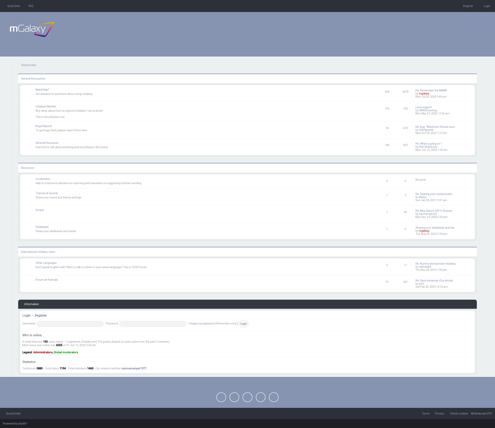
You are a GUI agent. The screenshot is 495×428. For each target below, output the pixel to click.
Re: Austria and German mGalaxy (436, 263)
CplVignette (426, 129)
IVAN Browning (428, 110)
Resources (27, 167)
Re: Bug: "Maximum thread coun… (436, 126)
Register (41, 315)
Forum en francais (47, 279)
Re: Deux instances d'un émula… (435, 280)
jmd (421, 283)
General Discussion (47, 142)
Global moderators (66, 352)
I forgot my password (201, 323)
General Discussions (33, 78)
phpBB (22, 423)
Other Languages (46, 262)
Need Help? (42, 89)
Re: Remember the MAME (431, 90)
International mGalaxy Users (38, 251)
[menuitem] (29, 6)
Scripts (40, 210)
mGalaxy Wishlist (46, 106)
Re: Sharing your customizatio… (435, 194)
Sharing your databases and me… (436, 227)
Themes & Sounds (47, 193)
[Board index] (32, 29)
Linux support (424, 107)
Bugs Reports (44, 126)
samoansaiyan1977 (133, 368)
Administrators (43, 352)
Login (26, 315)
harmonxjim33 (428, 213)
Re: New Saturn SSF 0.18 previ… (435, 210)
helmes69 (425, 266)
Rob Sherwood (428, 146)
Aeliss (422, 197)
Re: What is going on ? (429, 143)
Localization (43, 178)
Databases (42, 226)
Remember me (225, 323)
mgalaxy (424, 93)
